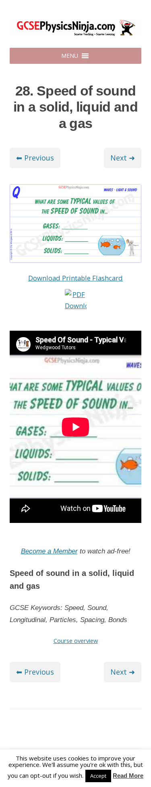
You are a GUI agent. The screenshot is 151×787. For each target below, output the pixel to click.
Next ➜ (122, 158)
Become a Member (49, 551)
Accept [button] (98, 775)
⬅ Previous (35, 158)
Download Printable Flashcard (75, 278)
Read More (128, 776)
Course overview (76, 641)
